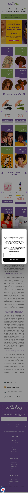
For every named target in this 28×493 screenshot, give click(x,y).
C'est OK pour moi (14, 259)
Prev (1, 111)
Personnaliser (14, 255)
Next (26, 111)
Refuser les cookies (14, 251)
